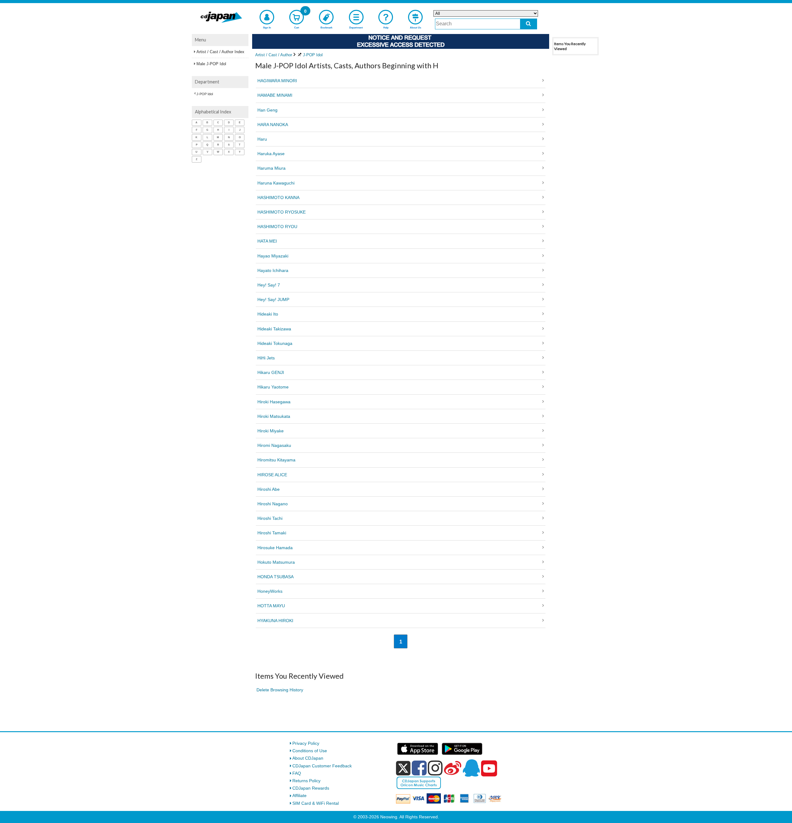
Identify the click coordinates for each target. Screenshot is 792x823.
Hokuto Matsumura (276, 562)
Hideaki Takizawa (274, 328)
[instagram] (435, 768)
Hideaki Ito (267, 314)
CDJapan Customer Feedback (322, 765)
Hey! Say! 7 (268, 284)
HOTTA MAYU (271, 605)
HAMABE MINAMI (274, 95)
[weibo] (452, 768)
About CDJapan (307, 758)
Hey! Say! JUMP (273, 299)
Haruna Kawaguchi (276, 182)
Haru (262, 139)
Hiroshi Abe (268, 489)
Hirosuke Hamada (275, 547)
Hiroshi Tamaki (271, 532)
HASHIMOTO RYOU (277, 226)
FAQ (296, 773)
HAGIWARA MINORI (277, 80)
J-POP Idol (204, 94)
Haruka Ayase (271, 153)
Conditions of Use (309, 750)
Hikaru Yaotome (273, 386)
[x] (403, 768)
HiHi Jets (266, 357)
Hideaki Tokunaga (274, 343)
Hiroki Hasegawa (274, 401)
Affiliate (299, 795)
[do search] (528, 24)
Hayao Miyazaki (272, 255)
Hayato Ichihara (272, 270)
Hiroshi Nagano (272, 503)
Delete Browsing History (279, 689)
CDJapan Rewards (310, 788)
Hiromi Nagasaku (274, 445)
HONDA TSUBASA (275, 576)
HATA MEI (267, 241)
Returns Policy (306, 780)
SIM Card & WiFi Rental (315, 803)
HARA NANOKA (272, 124)
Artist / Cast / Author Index (220, 51)
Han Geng (267, 110)
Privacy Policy (305, 743)
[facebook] (419, 768)
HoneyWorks (269, 591)
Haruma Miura (271, 168)
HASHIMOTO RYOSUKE (281, 212)
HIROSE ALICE (272, 474)
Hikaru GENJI (270, 372)
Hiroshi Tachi (269, 518)
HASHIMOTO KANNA (278, 197)
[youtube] (489, 769)
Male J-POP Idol (211, 64)
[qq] (471, 768)
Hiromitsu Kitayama (276, 459)
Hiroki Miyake (270, 430)
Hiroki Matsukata (273, 416)
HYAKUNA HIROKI (275, 620)
